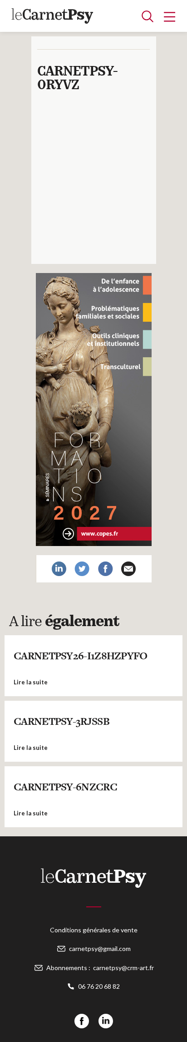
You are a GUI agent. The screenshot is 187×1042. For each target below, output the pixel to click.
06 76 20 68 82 (99, 986)
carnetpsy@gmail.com (100, 948)
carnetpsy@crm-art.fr (123, 967)
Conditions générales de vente (94, 930)
